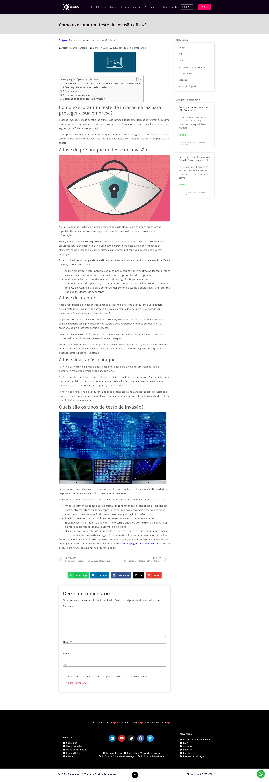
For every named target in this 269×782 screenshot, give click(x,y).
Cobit (182, 60)
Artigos (63, 40)
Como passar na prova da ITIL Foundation (193, 108)
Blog (165, 7)
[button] (78, 575)
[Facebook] (140, 738)
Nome (67, 642)
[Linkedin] (112, 738)
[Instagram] (131, 738)
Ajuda (174, 7)
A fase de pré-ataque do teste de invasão (85, 87)
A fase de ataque (72, 91)
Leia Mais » (183, 135)
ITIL (180, 54)
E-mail (67, 653)
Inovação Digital (187, 86)
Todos (182, 47)
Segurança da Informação (192, 67)
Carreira (183, 79)
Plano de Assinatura (130, 7)
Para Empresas (152, 7)
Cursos (113, 7)
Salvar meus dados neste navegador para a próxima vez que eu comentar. (106, 676)
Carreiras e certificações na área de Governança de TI (194, 158)
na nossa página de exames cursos (139, 543)
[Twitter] (150, 738)
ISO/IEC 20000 (186, 73)
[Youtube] (121, 738)
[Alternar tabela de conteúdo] (137, 79)
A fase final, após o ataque (77, 95)
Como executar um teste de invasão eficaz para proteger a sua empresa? (102, 83)
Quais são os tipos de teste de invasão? (84, 98)
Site (65, 665)
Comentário (70, 606)
